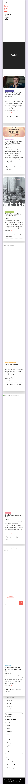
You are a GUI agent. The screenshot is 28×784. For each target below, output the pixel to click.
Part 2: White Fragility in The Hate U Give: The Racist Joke (13, 143)
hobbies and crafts (11, 719)
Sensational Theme (17, 781)
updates (14, 362)
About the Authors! (11, 365)
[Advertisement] (14, 31)
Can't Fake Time (6, 9)
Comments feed (11, 765)
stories (12, 91)
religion (8, 728)
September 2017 (11, 709)
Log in (8, 759)
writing (8, 751)
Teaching (9, 737)
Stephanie (10, 362)
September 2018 (11, 697)
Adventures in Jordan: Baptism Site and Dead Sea (13, 669)
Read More (7, 113)
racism (9, 91)
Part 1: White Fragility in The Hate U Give (13, 215)
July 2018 (9, 703)
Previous (11, 596)
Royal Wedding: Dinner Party (13, 516)
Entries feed (10, 762)
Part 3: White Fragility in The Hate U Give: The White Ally (13, 95)
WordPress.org (10, 768)
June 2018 (9, 706)
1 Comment (10, 167)
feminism (9, 716)
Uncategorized (10, 743)
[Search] (21, 603)
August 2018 (10, 700)
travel (9, 513)
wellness (9, 749)
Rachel (6, 91)
